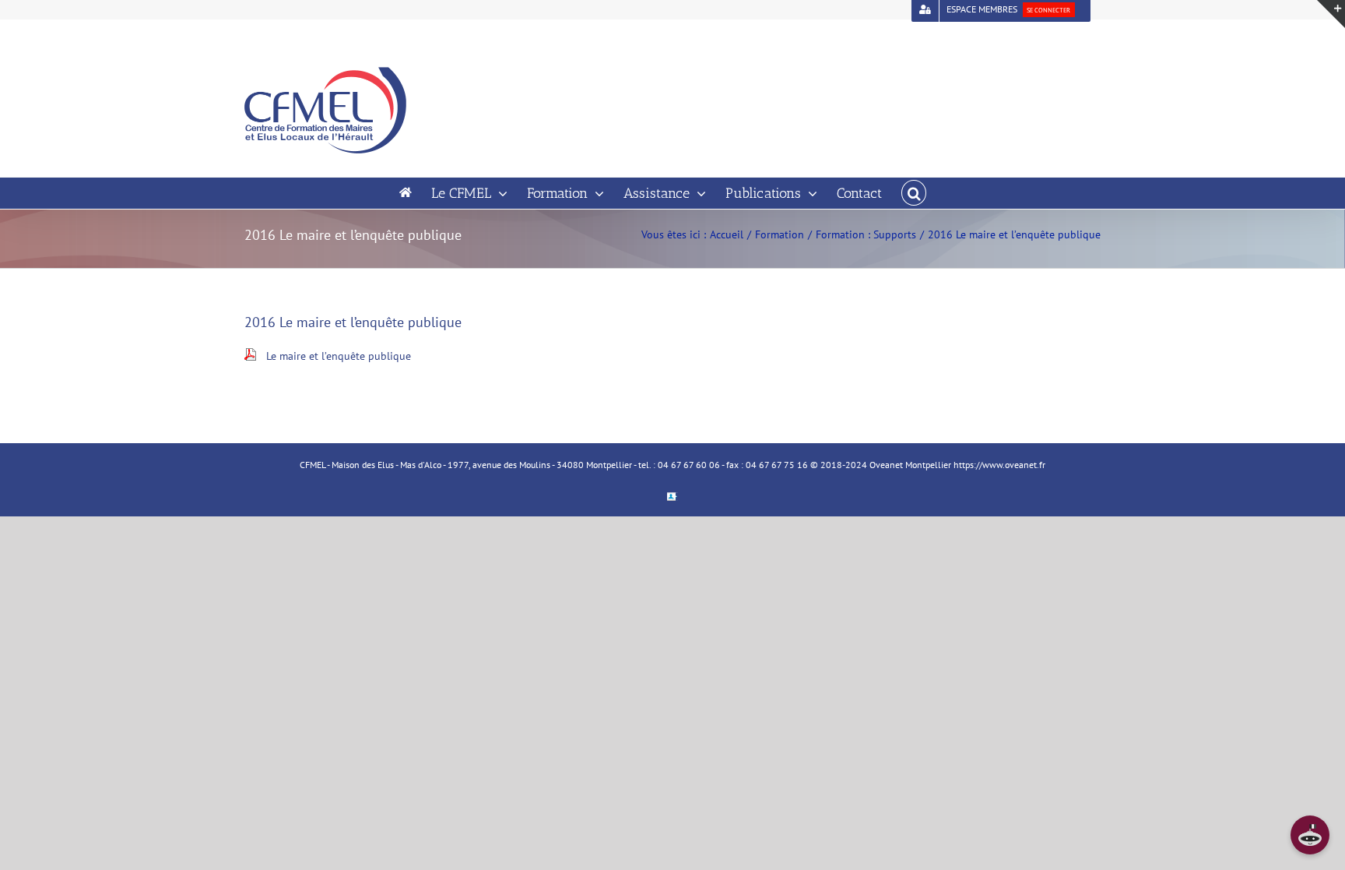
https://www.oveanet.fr (999, 464)
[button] (913, 193)
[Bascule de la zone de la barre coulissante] (1331, 14)
